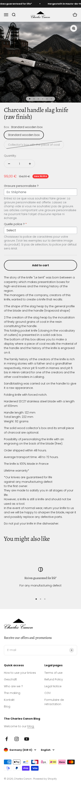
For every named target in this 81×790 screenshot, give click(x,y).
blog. (30, 726)
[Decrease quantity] (9, 164)
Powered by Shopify (45, 778)
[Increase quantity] (30, 164)
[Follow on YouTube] (26, 739)
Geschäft (10, 679)
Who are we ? (13, 686)
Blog (7, 706)
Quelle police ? (15, 224)
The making (12, 693)
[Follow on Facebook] (6, 739)
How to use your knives (20, 673)
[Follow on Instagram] (16, 739)
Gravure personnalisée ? (21, 186)
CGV (47, 693)
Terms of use (53, 673)
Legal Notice (53, 686)
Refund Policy (53, 679)
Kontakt (9, 700)
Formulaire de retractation (54, 702)
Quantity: (10, 156)
